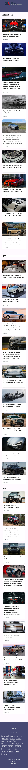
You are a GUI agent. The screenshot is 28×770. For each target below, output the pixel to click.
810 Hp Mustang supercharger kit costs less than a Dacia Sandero (12, 35)
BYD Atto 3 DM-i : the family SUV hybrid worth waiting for (11, 454)
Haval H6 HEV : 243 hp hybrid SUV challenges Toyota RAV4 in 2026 (12, 214)
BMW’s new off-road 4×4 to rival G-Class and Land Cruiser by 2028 (12, 190)
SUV (18, 751)
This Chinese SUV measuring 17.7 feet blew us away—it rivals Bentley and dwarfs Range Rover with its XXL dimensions (12, 241)
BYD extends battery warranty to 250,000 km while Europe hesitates (13, 381)
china (17, 741)
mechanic (5, 736)
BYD (4, 741)
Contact (13, 728)
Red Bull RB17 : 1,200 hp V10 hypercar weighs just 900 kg (11, 59)
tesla (5, 746)
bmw (14, 743)
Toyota (13, 738)
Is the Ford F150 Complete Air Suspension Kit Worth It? (12, 636)
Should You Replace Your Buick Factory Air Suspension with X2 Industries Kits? (12, 707)
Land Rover (7, 743)
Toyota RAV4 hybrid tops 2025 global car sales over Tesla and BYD (12, 429)
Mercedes (11, 741)
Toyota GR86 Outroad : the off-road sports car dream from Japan (12, 112)
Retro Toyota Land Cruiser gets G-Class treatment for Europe (12, 557)
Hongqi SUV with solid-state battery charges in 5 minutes (11, 300)
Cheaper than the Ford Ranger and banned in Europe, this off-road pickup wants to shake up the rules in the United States (11, 355)
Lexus (11, 746)
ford (21, 736)
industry (19, 746)
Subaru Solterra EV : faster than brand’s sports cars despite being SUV (13, 276)
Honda (13, 749)
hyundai (6, 749)
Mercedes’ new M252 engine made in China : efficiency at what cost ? (12, 166)
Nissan (11, 751)
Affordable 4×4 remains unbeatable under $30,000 (11, 506)
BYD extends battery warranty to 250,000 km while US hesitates (12, 405)
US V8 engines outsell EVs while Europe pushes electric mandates (12, 478)
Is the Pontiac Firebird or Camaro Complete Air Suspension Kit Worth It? (11, 682)
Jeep (5, 751)
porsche (22, 743)
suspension (14, 736)
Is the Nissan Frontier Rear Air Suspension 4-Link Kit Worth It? (13, 658)
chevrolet (5, 738)
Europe (5, 754)
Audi (20, 749)
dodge (19, 738)
